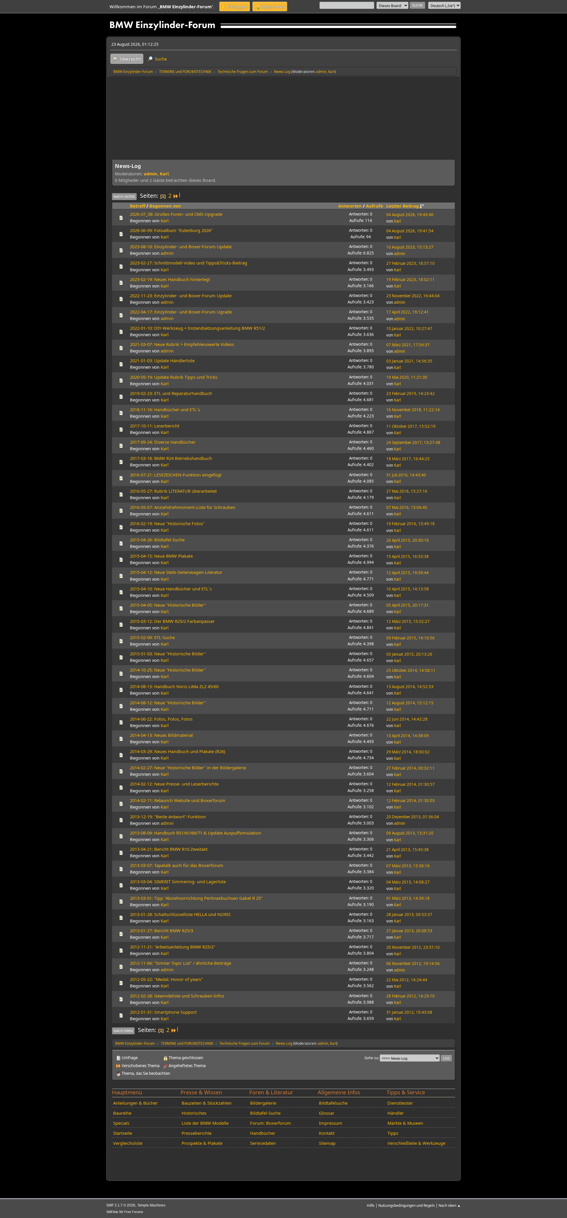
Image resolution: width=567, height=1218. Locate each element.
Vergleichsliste (127, 1143)
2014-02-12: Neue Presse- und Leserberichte (174, 784)
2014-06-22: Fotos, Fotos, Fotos (161, 719)
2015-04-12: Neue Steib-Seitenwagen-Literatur (176, 572)
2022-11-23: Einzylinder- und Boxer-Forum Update (181, 295)
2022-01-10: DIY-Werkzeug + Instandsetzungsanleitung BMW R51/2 (197, 328)
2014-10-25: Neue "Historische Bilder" (168, 670)
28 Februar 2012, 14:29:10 (410, 996)
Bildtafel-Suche (265, 1113)
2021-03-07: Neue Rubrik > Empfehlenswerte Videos (182, 344)
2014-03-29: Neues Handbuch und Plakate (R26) (177, 751)
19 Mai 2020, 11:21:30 (406, 377)
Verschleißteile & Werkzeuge (416, 1143)
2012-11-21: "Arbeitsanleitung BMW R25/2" (172, 947)
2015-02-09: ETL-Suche (152, 637)
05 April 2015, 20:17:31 (407, 605)
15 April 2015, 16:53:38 (407, 556)
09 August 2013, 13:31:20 (410, 833)
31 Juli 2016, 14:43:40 (406, 475)
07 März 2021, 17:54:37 (408, 344)
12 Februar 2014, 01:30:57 (410, 784)
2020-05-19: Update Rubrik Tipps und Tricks (173, 377)
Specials (121, 1123)
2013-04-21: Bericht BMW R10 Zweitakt (169, 849)
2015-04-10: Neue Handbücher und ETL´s (171, 589)
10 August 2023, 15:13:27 (410, 247)
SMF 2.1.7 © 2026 (120, 1205)
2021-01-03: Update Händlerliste (162, 360)
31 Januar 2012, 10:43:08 (409, 1012)
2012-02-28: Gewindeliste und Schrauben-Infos (177, 996)
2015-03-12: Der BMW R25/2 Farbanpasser (172, 621)
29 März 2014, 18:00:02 (408, 752)
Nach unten (124, 196)
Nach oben (123, 1030)
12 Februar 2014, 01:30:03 (410, 800)
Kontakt (327, 1133)
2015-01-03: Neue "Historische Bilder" (168, 654)
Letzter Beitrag (402, 206)
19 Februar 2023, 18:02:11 (410, 279)
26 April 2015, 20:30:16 (407, 540)
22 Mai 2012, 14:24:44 (406, 979)
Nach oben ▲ (450, 1205)
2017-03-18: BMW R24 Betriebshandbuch (171, 458)
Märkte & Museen (405, 1123)
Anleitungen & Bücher (135, 1103)
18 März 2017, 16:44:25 (408, 458)
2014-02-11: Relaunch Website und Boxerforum (177, 800)
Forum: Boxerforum (270, 1123)
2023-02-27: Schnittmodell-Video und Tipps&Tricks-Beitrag (188, 263)
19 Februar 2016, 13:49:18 (410, 523)
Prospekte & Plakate (202, 1143)
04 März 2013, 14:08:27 (408, 882)
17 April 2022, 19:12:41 (407, 312)
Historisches (194, 1113)
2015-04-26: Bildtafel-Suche (157, 540)
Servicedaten (263, 1143)
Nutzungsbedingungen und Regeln (406, 1205)
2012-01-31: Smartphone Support (163, 1012)
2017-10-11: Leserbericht (154, 426)
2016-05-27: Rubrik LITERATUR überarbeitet (173, 491)
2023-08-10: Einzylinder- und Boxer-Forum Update (181, 246)
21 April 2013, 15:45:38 (407, 849)
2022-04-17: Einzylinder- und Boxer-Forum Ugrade (181, 312)
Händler (395, 1113)
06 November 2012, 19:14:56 (413, 963)
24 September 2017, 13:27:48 (413, 442)
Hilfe (370, 1205)
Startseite (122, 1133)
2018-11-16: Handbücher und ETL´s (165, 409)
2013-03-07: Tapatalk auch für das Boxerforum (176, 865)
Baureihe (122, 1113)
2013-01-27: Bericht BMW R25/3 (161, 930)
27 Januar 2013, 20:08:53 (409, 930)
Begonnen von (165, 206)
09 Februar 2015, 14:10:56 (410, 638)
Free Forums (133, 1212)
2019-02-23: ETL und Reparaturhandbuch (171, 393)
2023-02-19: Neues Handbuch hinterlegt (170, 279)
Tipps (392, 1133)
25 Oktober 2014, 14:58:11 (411, 670)
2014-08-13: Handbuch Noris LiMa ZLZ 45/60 (174, 686)
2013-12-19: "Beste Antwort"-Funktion (168, 816)
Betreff (137, 206)
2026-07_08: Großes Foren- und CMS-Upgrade (176, 214)
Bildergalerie (263, 1103)
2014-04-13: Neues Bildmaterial (161, 735)
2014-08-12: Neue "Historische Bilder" (168, 703)
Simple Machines (151, 1205)
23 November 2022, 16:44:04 (413, 295)
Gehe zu (371, 1057)
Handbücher (262, 1133)
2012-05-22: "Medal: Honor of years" (166, 979)
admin (321, 71)
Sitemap (327, 1143)
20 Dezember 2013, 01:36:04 (412, 816)
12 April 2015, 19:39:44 (407, 572)
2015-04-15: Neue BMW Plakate (161, 556)
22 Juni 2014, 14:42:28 (407, 719)
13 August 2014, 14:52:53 (410, 686)
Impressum (330, 1123)
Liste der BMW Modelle (205, 1123)
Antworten (350, 206)
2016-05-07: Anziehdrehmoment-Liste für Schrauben (182, 507)
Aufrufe (374, 206)
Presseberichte (196, 1133)
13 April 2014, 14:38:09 (407, 735)
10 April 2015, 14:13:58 (407, 589)
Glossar (326, 1113)
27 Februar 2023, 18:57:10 (410, 263)
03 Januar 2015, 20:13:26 (409, 654)
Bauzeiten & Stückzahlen (207, 1103)
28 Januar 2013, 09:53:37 (409, 914)
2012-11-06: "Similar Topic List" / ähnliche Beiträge (180, 963)
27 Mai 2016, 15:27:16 (406, 491)
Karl (331, 71)
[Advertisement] (283, 120)
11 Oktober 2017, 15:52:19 (411, 426)
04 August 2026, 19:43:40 (410, 214)
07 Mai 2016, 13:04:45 (406, 507)
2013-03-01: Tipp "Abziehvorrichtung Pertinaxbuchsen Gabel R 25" (196, 898)
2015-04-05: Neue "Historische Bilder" (168, 605)
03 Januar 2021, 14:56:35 (409, 361)
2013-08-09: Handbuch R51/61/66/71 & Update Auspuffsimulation (195, 833)
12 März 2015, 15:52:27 (408, 621)
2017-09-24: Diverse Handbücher (162, 442)
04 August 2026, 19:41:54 (410, 231)
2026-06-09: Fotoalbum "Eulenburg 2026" (171, 230)
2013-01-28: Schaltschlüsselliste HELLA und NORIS (180, 914)
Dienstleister (400, 1103)
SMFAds (112, 1212)
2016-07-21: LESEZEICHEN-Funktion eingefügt (175, 475)
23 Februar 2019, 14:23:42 (410, 393)
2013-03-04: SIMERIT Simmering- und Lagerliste (178, 881)
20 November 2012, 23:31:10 (413, 947)
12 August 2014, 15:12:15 (410, 703)
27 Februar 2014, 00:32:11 (410, 768)
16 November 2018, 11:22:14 (413, 409)
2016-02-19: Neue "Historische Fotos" (167, 523)
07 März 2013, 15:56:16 (408, 865)
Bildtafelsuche (333, 1103)
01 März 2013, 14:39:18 (408, 898)
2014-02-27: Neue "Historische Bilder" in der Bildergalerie (188, 767)
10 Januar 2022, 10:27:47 (409, 328)
